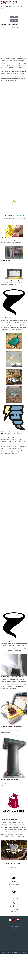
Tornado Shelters (22, 952)
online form (9, 873)
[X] (13, 933)
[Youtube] (14, 946)
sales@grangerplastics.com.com (11, 928)
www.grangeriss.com (14, 926)
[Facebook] (13, 935)
